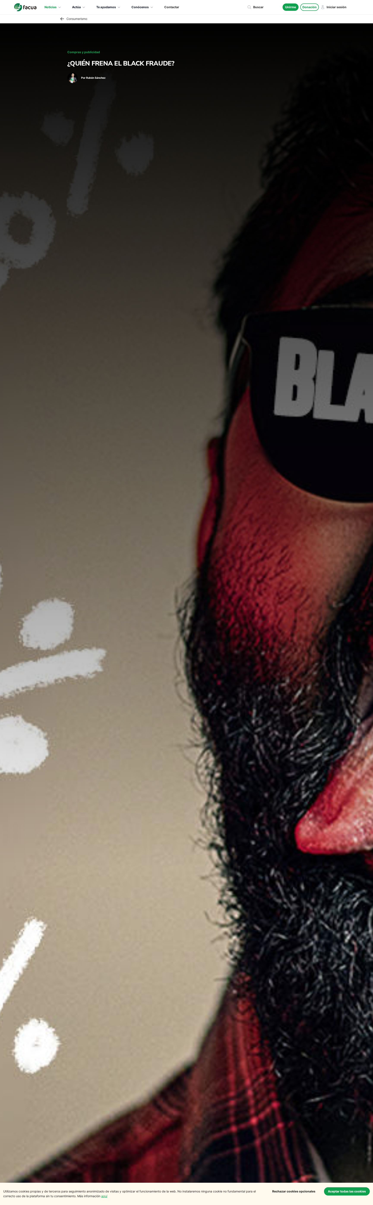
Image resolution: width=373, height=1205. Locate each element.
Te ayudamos (106, 7)
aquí (104, 1196)
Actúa (76, 7)
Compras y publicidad (83, 52)
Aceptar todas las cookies (347, 1191)
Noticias (50, 7)
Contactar (171, 7)
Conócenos (140, 7)
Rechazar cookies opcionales (293, 1191)
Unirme (290, 7)
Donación (309, 7)
